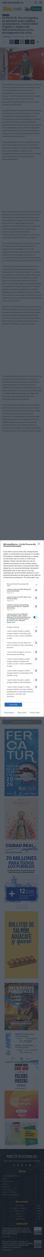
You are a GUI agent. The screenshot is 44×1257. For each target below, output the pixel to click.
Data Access (22, 712)
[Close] (39, 544)
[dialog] (22, 628)
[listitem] (22, 584)
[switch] (35, 590)
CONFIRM (13, 705)
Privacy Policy (35, 712)
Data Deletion (9, 712)
